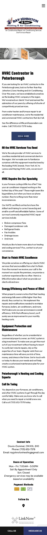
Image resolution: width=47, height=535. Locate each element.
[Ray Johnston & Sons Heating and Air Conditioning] (24, 22)
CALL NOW (23, 136)
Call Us (12, 530)
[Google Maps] (23, 506)
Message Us (35, 530)
